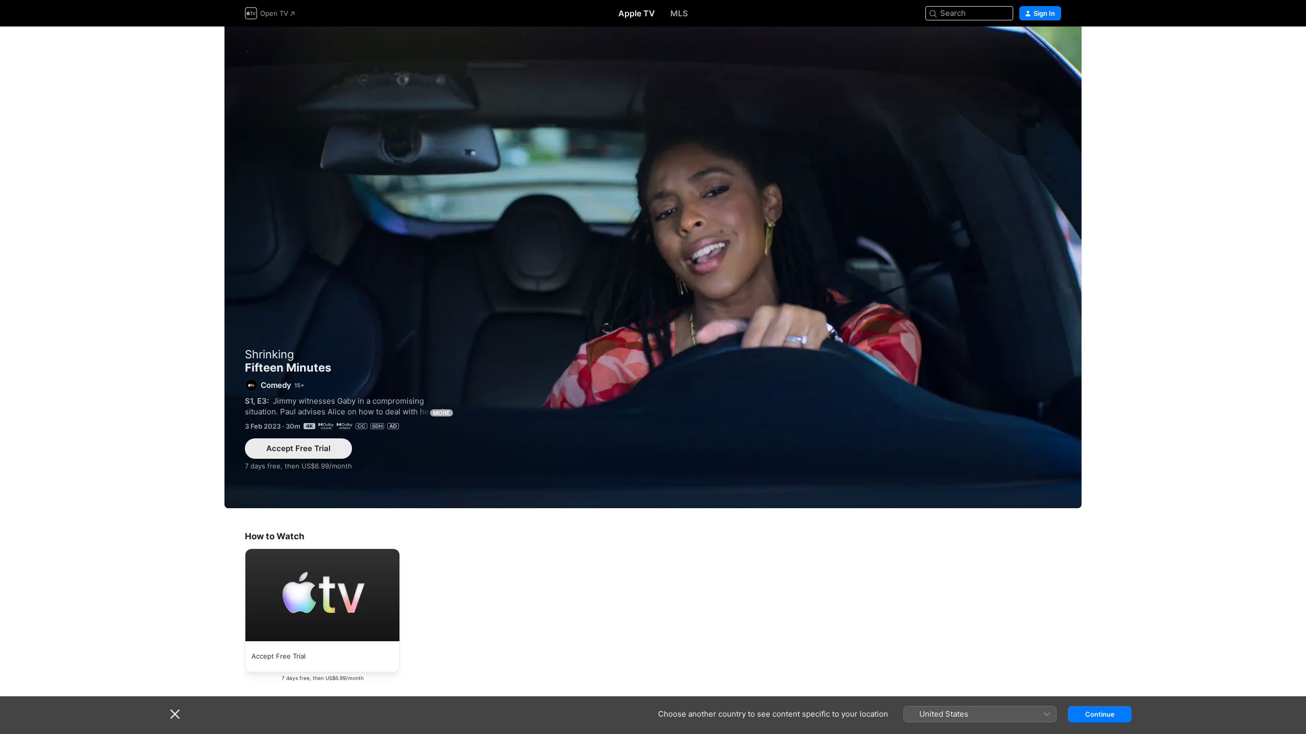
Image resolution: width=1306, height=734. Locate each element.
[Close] (175, 714)
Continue (1100, 714)
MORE (441, 412)
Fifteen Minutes (653, 267)
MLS (679, 13)
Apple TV (636, 13)
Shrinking (269, 354)
